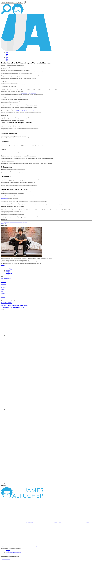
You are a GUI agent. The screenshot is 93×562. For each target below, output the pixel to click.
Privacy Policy (8, 550)
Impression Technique (10, 268)
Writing (7, 273)
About (7, 52)
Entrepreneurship (9, 269)
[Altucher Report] (18, 13)
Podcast (7, 59)
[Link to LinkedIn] (18, 384)
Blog (6, 53)
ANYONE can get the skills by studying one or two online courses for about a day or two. (30, 110)
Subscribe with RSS (34, 546)
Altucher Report (8, 55)
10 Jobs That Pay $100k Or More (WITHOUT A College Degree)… (15, 221)
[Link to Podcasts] (31, 497)
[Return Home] (26, 50)
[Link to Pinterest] (18, 458)
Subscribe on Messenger (30, 522)
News (7, 54)
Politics (7, 274)
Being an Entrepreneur (4, 198)
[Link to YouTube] (18, 434)
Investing (8, 270)
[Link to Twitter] (18, 409)
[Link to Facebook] (18, 335)
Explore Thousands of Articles (5, 278)
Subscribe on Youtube (57, 522)
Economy (8, 272)
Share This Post (3, 223)
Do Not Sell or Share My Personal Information (13, 552)
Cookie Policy (8, 551)
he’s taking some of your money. (19, 191)
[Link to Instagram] (18, 483)
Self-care (8, 271)
